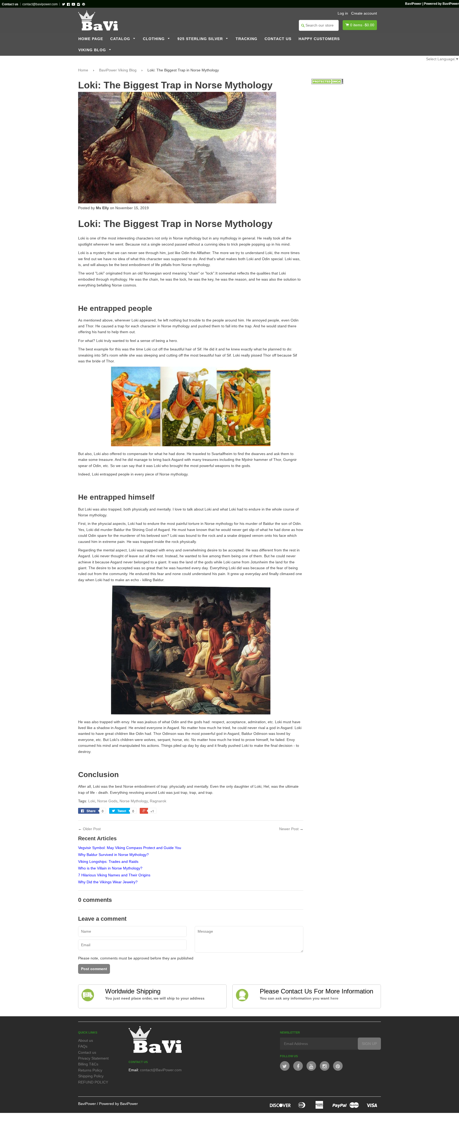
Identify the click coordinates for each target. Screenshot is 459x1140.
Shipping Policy (91, 1076)
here (334, 998)
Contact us (278, 39)
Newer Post (289, 829)
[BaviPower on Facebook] (298, 1066)
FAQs (82, 1046)
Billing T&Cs (88, 1064)
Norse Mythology (134, 801)
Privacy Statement (93, 1058)
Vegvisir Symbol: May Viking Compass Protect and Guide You (129, 848)
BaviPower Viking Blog (118, 70)
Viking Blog (92, 50)
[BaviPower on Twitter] (285, 1066)
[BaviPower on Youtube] (311, 1066)
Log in (343, 13)
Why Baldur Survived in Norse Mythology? (113, 854)
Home (83, 70)
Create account (364, 13)
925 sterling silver (200, 39)
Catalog (120, 39)
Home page (90, 39)
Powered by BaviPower (118, 1104)
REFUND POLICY (93, 1082)
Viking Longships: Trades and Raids (108, 861)
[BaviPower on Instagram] (324, 1066)
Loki (91, 801)
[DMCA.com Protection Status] (327, 83)
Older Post (92, 829)
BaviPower (87, 1104)
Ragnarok (158, 801)
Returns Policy (90, 1070)
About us (85, 1040)
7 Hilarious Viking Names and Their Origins (114, 875)
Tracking (246, 39)
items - (362, 25)
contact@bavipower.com (40, 4)
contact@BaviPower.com (161, 1070)
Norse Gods (107, 801)
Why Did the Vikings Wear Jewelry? (108, 882)
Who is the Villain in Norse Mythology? (110, 868)
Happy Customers (319, 39)
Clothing (154, 39)
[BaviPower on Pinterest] (338, 1066)
